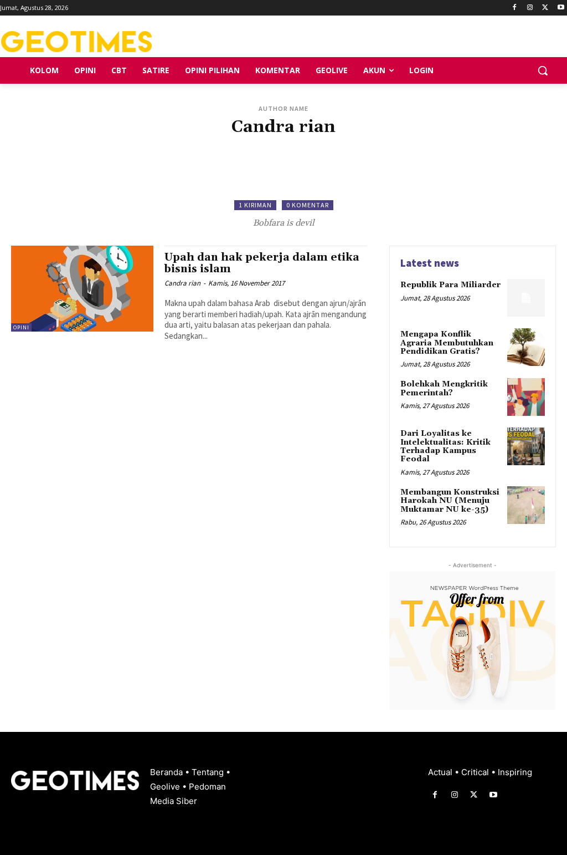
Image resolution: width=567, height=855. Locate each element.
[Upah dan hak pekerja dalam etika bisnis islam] (82, 288)
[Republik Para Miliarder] (526, 298)
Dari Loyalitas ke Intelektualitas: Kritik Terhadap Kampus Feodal (445, 446)
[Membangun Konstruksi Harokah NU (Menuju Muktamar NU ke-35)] (526, 505)
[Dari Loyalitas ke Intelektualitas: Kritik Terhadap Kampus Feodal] (526, 446)
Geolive (166, 786)
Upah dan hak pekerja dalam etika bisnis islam (261, 263)
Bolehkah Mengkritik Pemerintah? (444, 388)
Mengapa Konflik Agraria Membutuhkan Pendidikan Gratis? (446, 343)
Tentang (209, 772)
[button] (542, 70)
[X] (545, 8)
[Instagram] (530, 8)
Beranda (167, 772)
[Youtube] (560, 8)
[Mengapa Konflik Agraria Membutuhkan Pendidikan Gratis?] (526, 347)
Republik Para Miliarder (450, 285)
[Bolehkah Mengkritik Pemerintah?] (526, 397)
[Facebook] (514, 8)
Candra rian (182, 283)
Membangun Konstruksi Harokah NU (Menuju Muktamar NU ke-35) (449, 501)
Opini (21, 327)
